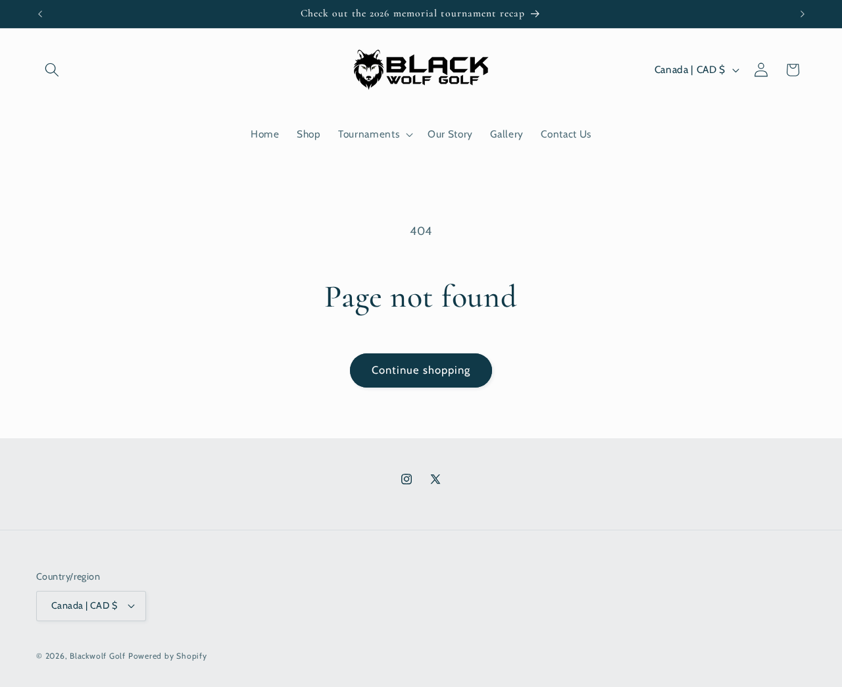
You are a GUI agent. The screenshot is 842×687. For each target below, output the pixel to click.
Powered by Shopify (167, 656)
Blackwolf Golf (98, 656)
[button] (52, 70)
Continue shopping (421, 369)
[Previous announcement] (40, 14)
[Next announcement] (802, 14)
